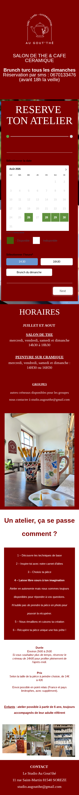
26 (28, 217)
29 (55, 217)
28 (46, 217)
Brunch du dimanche (29, 272)
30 (64, 217)
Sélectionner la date (19, 160)
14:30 (22, 261)
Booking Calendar (19, 232)
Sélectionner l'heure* (19, 254)
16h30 (56, 261)
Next (63, 291)
